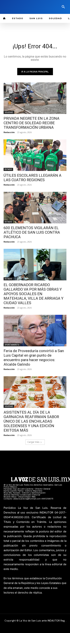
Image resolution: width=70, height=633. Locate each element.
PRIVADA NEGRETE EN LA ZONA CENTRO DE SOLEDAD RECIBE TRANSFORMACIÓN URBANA (31, 123)
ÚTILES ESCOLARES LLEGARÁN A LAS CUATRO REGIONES (32, 177)
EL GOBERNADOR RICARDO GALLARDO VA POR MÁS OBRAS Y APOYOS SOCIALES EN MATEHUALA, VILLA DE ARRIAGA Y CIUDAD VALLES (33, 294)
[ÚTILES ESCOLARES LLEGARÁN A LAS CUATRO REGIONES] (35, 155)
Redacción (9, 132)
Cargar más (33, 442)
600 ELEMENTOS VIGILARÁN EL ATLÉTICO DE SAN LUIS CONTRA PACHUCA (32, 232)
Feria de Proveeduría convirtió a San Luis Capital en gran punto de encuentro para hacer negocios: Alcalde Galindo (34, 358)
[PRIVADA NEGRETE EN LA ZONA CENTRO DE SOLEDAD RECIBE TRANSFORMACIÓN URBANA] (35, 98)
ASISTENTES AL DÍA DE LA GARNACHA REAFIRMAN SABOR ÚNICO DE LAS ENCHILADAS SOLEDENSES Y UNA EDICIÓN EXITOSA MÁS (31, 421)
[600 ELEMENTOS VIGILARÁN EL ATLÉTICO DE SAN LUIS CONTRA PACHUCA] (35, 207)
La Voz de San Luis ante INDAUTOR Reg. (42, 620)
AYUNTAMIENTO (12, 344)
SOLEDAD (9, 112)
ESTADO (8, 169)
